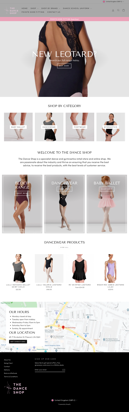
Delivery (7, 370)
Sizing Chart (8, 363)
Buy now (64, 66)
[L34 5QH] (64, 327)
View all (64, 247)
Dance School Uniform (76, 8)
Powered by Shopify (64, 404)
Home (25, 8)
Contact (7, 366)
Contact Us (53, 12)
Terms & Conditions (11, 377)
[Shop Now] (22, 204)
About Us (7, 360)
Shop (34, 8)
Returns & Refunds (10, 373)
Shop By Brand (50, 8)
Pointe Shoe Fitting (33, 12)
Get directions (18, 341)
